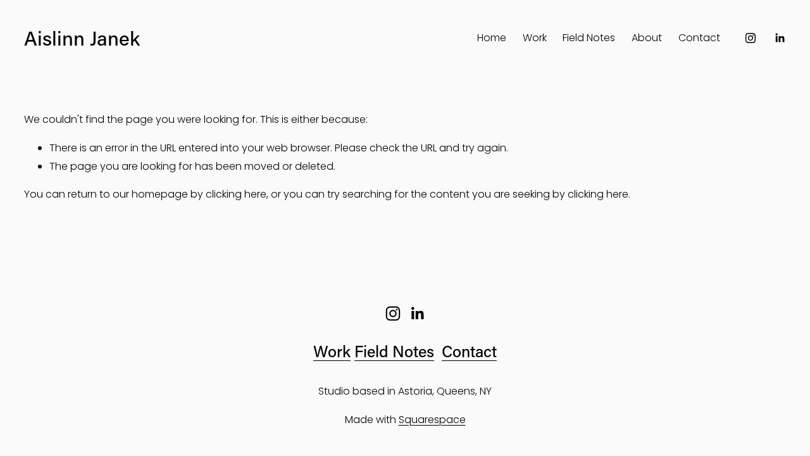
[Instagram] (750, 38)
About (647, 37)
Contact (699, 37)
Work (535, 37)
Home (491, 37)
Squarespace (432, 419)
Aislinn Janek (82, 38)
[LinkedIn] (779, 38)
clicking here (236, 194)
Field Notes (589, 37)
